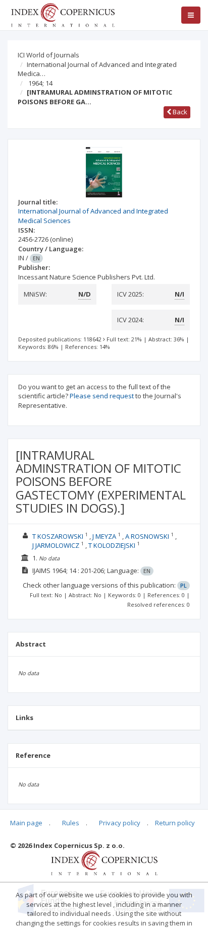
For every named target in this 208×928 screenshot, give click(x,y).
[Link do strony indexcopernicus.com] (104, 862)
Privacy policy (119, 822)
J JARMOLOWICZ (55, 545)
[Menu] (190, 15)
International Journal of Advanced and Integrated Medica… (97, 69)
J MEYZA (104, 536)
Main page (26, 822)
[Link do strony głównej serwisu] (62, 14)
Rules (70, 822)
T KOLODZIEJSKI (111, 545)
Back (179, 111)
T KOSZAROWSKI (57, 536)
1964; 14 (40, 83)
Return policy (175, 822)
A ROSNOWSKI (147, 536)
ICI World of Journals (48, 54)
